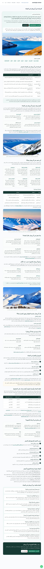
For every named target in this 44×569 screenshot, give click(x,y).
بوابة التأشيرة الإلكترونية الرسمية (18, 444)
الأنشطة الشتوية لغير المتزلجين (30, 258)
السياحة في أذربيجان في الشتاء (25, 2)
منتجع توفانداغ (25, 178)
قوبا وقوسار (12, 167)
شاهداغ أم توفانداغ (19, 205)
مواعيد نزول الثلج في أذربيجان (17, 130)
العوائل (15, 60)
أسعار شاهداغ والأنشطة (24, 416)
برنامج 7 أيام (38, 275)
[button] (41, 566)
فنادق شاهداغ (16, 428)
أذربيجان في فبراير (37, 122)
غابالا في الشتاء (37, 178)
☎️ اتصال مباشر (25, 25)
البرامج (22, 60)
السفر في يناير (18, 114)
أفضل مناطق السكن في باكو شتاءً (30, 428)
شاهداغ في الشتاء (13, 2)
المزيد (5, 2)
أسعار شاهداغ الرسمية (28, 410)
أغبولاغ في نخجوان (11, 178)
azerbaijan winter (36, 2)
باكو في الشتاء (18, 2)
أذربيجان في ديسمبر (37, 114)
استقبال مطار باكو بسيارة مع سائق (14, 363)
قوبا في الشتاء (9, 2)
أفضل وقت (30, 60)
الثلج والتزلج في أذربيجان (23, 256)
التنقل (11, 60)
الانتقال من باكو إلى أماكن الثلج (16, 378)
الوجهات (26, 60)
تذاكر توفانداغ (23, 410)
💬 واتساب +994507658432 (35, 25)
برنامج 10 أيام (18, 275)
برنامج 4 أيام (38, 268)
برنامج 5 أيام (19, 268)
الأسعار (19, 60)
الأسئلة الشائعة (7, 60)
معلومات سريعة (36, 60)
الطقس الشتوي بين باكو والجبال (23, 131)
